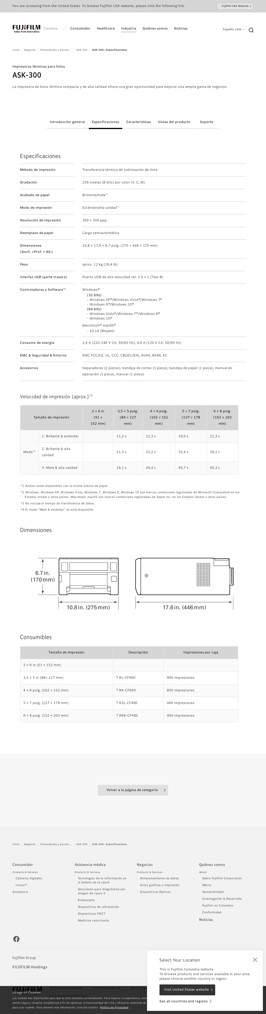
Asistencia (20, 892)
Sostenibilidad (213, 892)
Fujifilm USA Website (235, 6)
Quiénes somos (212, 865)
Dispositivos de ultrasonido (98, 907)
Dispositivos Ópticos (155, 892)
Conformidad (212, 912)
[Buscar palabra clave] (251, 30)
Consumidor (22, 865)
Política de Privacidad (114, 1008)
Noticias (206, 920)
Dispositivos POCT (91, 914)
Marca (206, 885)
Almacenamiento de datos (159, 878)
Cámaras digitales (29, 878)
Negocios (30, 50)
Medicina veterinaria (93, 920)
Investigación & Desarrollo (222, 899)
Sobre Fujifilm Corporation (222, 878)
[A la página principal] (26, 29)
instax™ (21, 885)
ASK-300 (82, 50)
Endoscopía (86, 900)
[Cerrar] (255, 959)
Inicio (15, 50)
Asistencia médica (90, 865)
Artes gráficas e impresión (160, 885)
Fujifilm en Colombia (217, 905)
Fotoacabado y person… (56, 50)
